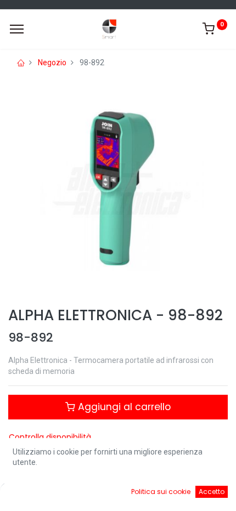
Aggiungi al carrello (123, 406)
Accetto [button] (211, 491)
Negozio (52, 62)
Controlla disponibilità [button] (50, 436)
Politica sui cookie (160, 491)
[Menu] (17, 29)
